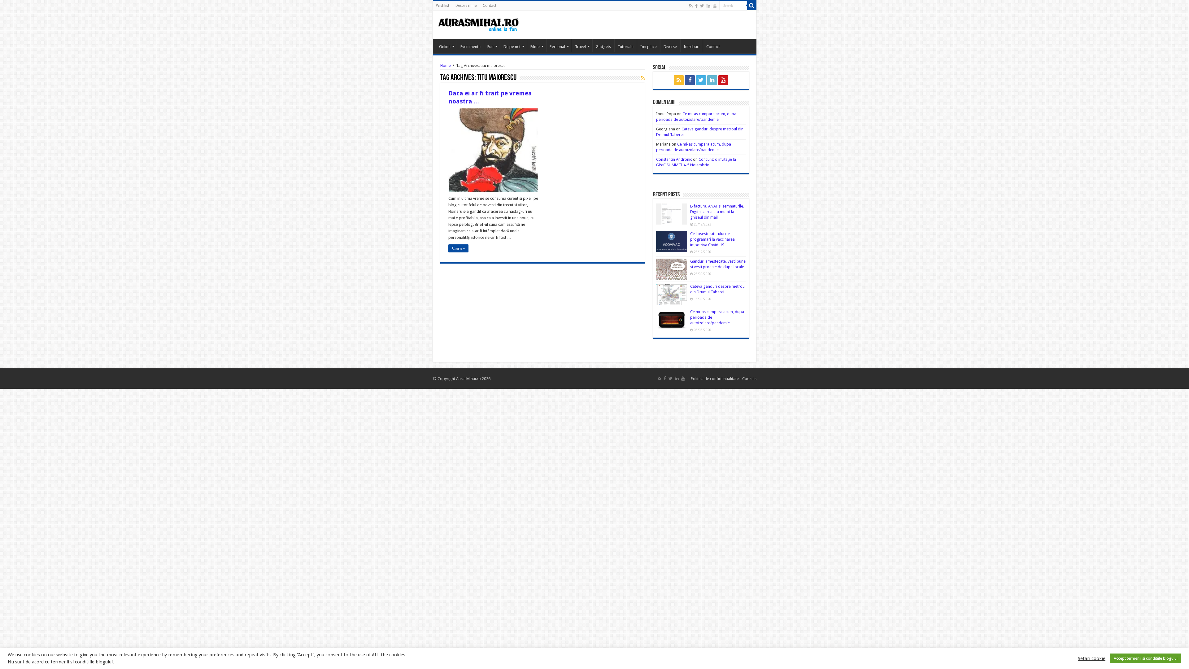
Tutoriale (626, 46)
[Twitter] (702, 6)
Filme (535, 46)
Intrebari (691, 46)
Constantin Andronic (674, 159)
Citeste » (458, 248)
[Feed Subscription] (643, 78)
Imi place (648, 46)
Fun (490, 46)
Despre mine (466, 5)
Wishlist (442, 5)
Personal (557, 46)
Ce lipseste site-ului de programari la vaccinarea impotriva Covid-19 (712, 239)
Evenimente (470, 46)
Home (445, 65)
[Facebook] (696, 6)
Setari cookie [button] (1091, 658)
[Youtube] (714, 6)
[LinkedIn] (708, 6)
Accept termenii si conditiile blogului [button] (1146, 658)
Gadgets (603, 46)
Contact (489, 5)
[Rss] (691, 6)
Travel (580, 46)
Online (445, 46)
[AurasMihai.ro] (479, 24)
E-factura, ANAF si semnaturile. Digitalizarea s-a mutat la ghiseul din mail (717, 212)
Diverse (670, 46)
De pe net (511, 46)
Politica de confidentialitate (715, 378)
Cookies (748, 378)
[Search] (751, 5)
